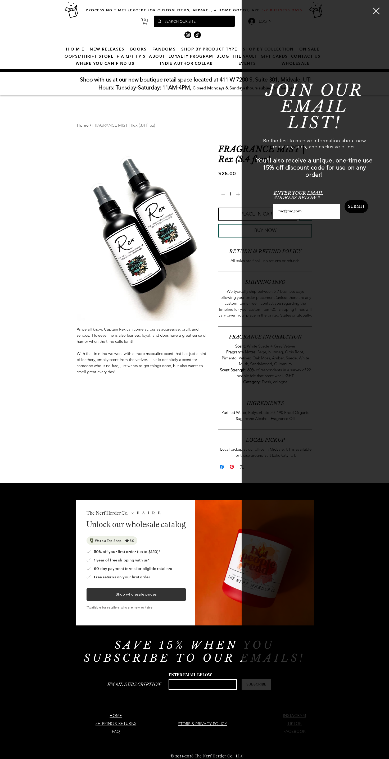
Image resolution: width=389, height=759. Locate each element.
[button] (376, 11)
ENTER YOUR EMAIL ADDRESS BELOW (298, 195)
